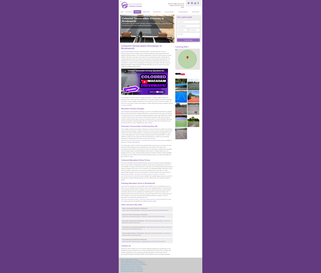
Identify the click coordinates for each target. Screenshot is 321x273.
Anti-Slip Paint (195, 11)
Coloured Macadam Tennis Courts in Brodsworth (134, 264)
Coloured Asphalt (183, 11)
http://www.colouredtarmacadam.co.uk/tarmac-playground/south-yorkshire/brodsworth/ (144, 199)
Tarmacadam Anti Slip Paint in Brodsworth (132, 271)
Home (122, 11)
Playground (128, 11)
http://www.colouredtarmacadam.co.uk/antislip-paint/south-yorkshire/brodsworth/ (144, 140)
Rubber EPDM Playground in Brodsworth (132, 261)
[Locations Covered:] (120, 1)
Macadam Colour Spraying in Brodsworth (132, 267)
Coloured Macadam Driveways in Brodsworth (133, 263)
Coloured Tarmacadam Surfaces (129, 259)
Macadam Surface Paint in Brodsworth (131, 266)
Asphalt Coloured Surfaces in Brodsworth (132, 269)
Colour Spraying (169, 11)
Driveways (137, 11)
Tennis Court (146, 11)
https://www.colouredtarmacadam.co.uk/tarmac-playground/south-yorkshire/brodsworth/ (145, 210)
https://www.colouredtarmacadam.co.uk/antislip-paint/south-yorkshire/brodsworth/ (143, 241)
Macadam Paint (157, 11)
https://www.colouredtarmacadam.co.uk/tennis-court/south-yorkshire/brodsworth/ (143, 216)
